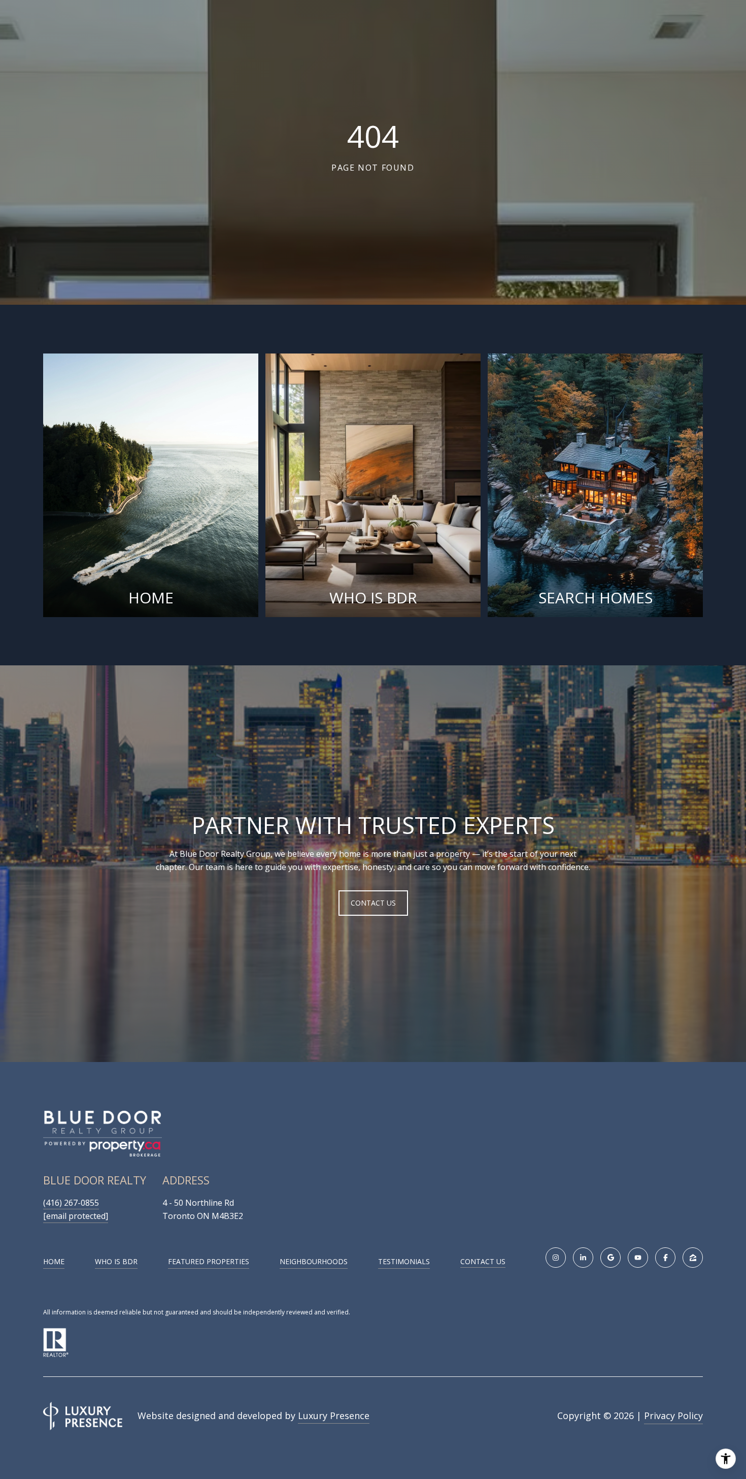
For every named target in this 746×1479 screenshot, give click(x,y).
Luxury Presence (333, 1415)
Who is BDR (116, 1261)
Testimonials (404, 1261)
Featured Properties (208, 1261)
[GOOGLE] (610, 1257)
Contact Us (482, 1262)
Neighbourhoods (314, 1261)
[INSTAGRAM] (556, 1257)
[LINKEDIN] (583, 1257)
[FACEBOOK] (665, 1257)
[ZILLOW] (693, 1257)
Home (53, 1261)
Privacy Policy (673, 1415)
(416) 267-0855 (71, 1202)
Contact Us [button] (373, 903)
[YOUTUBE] (638, 1257)
